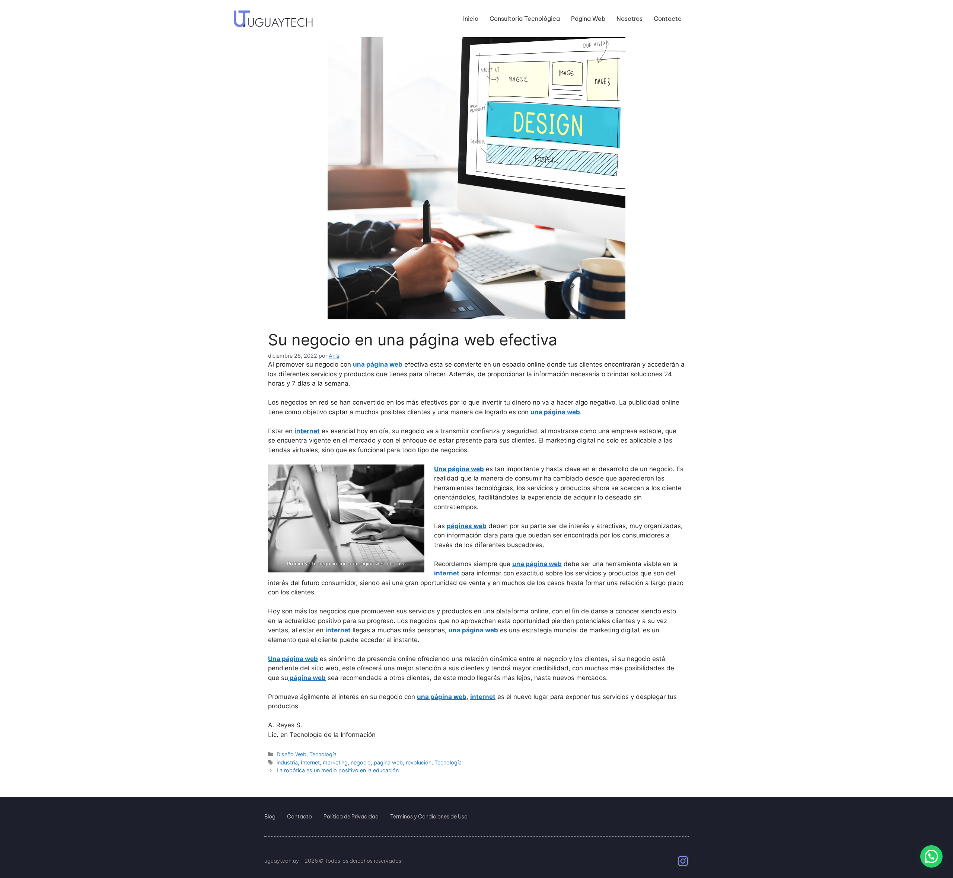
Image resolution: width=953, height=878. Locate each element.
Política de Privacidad (351, 816)
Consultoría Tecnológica (525, 18)
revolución (418, 762)
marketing (335, 762)
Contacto (668, 18)
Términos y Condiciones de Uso (429, 816)
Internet (310, 762)
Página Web (588, 18)
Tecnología (323, 754)
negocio (361, 762)
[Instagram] (683, 861)
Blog (269, 816)
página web (388, 762)
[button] (931, 856)
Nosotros (629, 18)
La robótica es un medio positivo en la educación (338, 770)
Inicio (470, 18)
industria (287, 762)
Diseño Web (291, 754)
